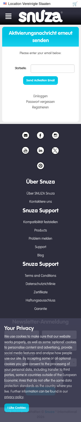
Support (40, 247)
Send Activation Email (40, 80)
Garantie (40, 309)
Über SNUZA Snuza (41, 193)
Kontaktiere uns (40, 202)
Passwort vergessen (40, 102)
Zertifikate (41, 292)
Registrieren (40, 107)
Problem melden (40, 239)
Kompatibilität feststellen (40, 222)
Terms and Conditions (40, 276)
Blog (40, 255)
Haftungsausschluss (40, 300)
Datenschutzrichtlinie (40, 284)
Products (40, 230)
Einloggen (40, 96)
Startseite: (20, 68)
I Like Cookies (17, 407)
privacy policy (14, 397)
